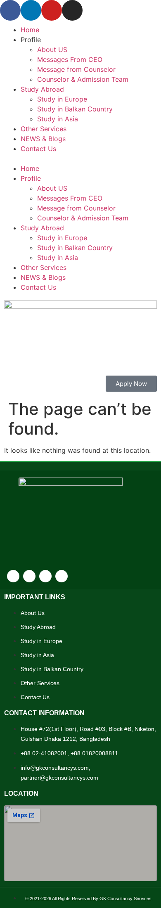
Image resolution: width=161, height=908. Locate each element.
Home (30, 30)
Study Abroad (42, 89)
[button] (80, 158)
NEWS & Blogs (43, 139)
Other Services (43, 129)
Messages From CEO (69, 59)
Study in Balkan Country (75, 109)
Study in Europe (62, 99)
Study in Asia (57, 119)
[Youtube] (51, 10)
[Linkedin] (31, 10)
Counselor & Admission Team (82, 79)
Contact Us (38, 148)
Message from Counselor (76, 69)
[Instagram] (72, 10)
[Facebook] (10, 10)
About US (52, 49)
